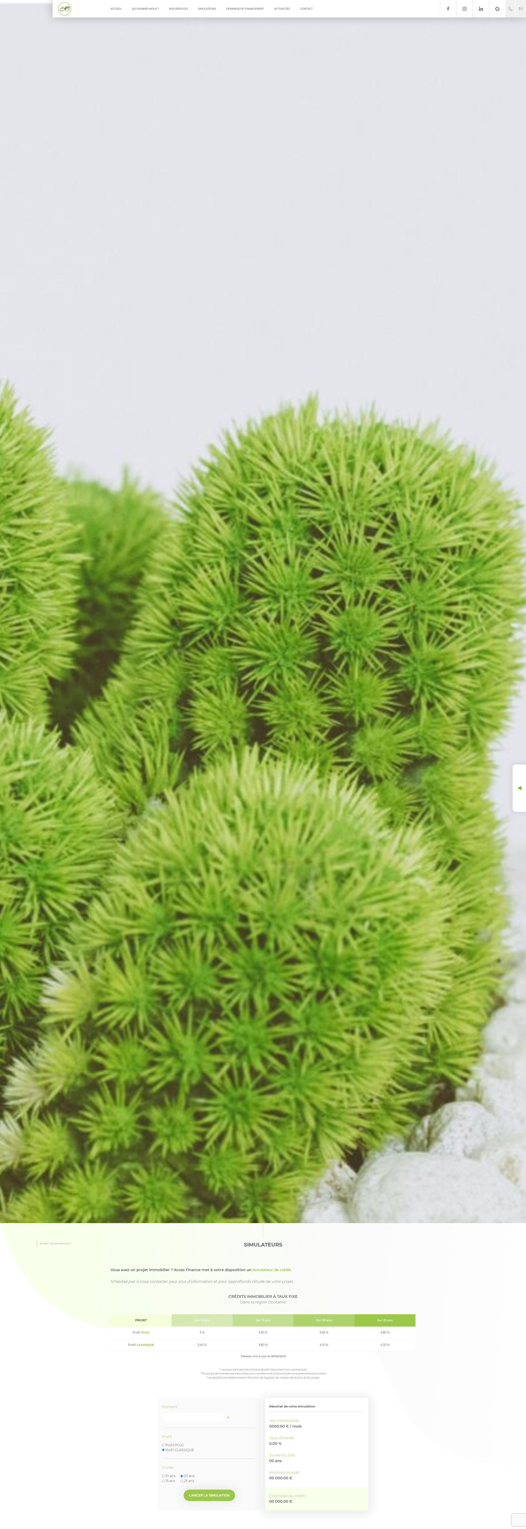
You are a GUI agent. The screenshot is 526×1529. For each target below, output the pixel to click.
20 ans (189, 1476)
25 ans (189, 1481)
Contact (306, 8)
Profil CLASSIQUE (179, 1450)
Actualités (282, 8)
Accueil (116, 8)
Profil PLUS (174, 1445)
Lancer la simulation (209, 1495)
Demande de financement (245, 8)
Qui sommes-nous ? (145, 8)
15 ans (170, 1481)
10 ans (170, 1476)
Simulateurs (207, 8)
